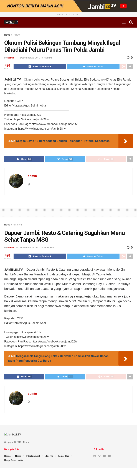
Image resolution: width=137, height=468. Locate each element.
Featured (17, 225)
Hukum (16, 35)
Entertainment (33, 456)
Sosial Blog (63, 456)
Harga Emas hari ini (13, 460)
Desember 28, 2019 (30, 57)
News (18, 456)
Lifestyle (48, 456)
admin (10, 57)
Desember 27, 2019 (30, 247)
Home (7, 35)
